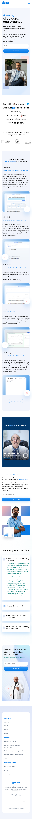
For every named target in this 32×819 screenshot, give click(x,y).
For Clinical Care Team (10, 741)
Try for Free (16, 51)
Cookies (7, 802)
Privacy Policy (16, 802)
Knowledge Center (9, 766)
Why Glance (7, 726)
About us (6, 722)
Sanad (6, 758)
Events (6, 770)
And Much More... (16, 401)
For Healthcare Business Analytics (14, 754)
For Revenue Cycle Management (13, 751)
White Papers (8, 774)
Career (6, 729)
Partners (6, 733)
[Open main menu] (29, 2)
